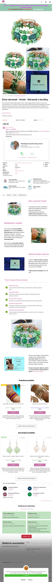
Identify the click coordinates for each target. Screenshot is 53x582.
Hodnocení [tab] (9, 195)
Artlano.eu (22, 562)
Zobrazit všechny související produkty (26, 478)
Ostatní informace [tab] (22, 195)
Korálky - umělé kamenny (19, 170)
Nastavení (23, 579)
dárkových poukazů (37, 371)
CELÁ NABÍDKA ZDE (38, 9)
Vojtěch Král (12, 562)
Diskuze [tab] (15, 195)
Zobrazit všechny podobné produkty (26, 426)
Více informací (39, 573)
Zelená (16, 169)
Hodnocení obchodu (26, 506)
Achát (16, 174)
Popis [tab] (3, 195)
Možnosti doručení (6, 113)
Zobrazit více (26, 536)
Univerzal (16, 172)
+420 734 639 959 (22, 157)
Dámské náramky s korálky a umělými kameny (23, 163)
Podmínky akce (9, 136)
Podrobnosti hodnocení (20, 95)
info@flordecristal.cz (32, 157)
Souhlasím (27, 575)
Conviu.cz (17, 562)
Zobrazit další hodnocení (46, 500)
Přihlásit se (31, 555)
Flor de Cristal (40, 120)
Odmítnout (30, 579)
